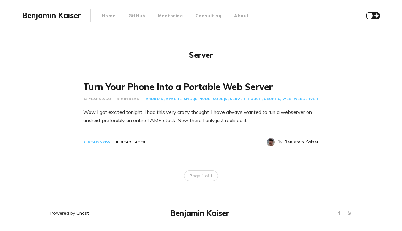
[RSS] (349, 213)
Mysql (190, 99)
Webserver (306, 99)
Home (109, 16)
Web (286, 99)
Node (204, 99)
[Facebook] (340, 213)
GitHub (136, 16)
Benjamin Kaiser (302, 141)
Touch (254, 99)
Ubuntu (272, 99)
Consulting (208, 16)
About (241, 16)
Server (237, 99)
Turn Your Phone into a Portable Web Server (178, 86)
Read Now (99, 142)
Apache (174, 99)
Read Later (133, 142)
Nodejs (220, 99)
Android (155, 99)
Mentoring (170, 16)
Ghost (82, 213)
